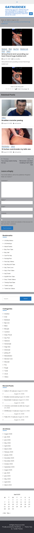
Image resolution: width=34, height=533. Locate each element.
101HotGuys (8, 243)
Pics (5, 365)
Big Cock (6, 323)
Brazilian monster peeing (12, 120)
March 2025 (8, 485)
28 (5, 509)
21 (5, 506)
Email (3, 206)
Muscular (6, 362)
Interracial (7, 350)
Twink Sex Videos (9, 288)
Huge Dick (7, 347)
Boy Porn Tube (8, 249)
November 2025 (9, 461)
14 (5, 504)
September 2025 (9, 467)
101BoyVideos (8, 240)
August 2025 (8, 470)
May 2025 (7, 479)
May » (8, 513)
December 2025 (9, 458)
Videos (8, 51)
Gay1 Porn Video (9, 270)
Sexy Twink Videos (10, 279)
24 (17, 506)
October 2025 (8, 464)
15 (9, 504)
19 (25, 504)
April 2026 (7, 446)
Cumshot (7, 332)
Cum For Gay (8, 255)
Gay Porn (16, 49)
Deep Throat (8, 335)
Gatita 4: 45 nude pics (10, 391)
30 (13, 509)
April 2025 (7, 482)
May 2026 (7, 443)
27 (29, 506)
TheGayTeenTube (9, 282)
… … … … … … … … (9, 394)
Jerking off (7, 353)
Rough (6, 368)
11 (21, 502)
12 (25, 502)
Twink (6, 371)
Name (3, 200)
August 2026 (8, 434)
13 (29, 502)
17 (17, 504)
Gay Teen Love (8, 267)
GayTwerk (7, 273)
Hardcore (7, 341)
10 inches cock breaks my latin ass (16, 149)
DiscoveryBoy (16, 59)
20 (29, 504)
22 (9, 506)
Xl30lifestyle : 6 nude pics (11, 411)
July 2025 (7, 473)
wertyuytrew (17, 123)
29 (9, 509)
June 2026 (7, 440)
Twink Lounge (8, 285)
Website (3, 213)
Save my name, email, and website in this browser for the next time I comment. (17, 223)
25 (21, 506)
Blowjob (6, 329)
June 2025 (7, 476)
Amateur (6, 314)
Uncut (3, 51)
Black (10, 49)
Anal (5, 317)
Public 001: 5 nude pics (11, 417)
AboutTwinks (8, 246)
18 (21, 504)
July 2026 (7, 437)
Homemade (7, 344)
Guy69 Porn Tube (9, 276)
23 (13, 506)
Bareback (4, 49)
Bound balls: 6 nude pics (11, 400)
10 (17, 502)
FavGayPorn (8, 258)
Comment (4, 180)
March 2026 (8, 449)
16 (13, 504)
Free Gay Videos (9, 261)
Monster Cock (24, 49)
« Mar (4, 513)
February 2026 (8, 452)
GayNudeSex (15, 7)
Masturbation (5, 146)
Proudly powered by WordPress (11, 527)
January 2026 (8, 455)
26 (25, 506)
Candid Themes (18, 529)
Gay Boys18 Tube (9, 264)
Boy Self (6, 252)
